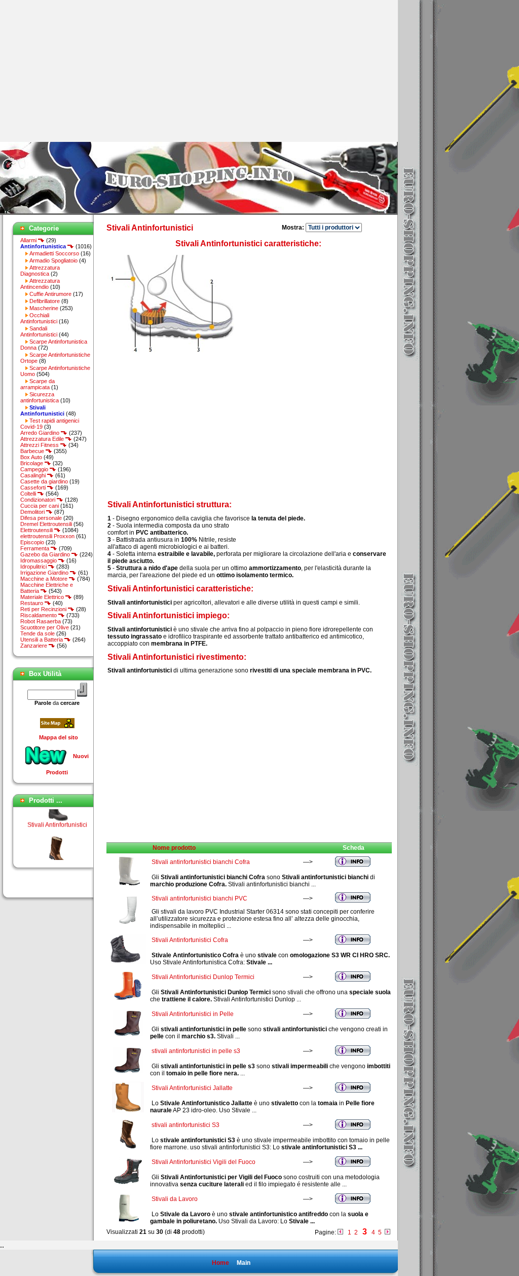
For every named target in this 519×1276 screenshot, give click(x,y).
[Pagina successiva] (387, 1232)
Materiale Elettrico (42, 597)
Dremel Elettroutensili (46, 524)
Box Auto (31, 457)
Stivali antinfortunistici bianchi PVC (199, 898)
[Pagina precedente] (340, 1232)
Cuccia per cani (39, 506)
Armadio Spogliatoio (53, 260)
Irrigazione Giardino (45, 573)
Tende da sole (37, 633)
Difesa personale (41, 518)
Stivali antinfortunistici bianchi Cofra (201, 862)
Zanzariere (34, 646)
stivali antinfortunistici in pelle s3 (196, 1051)
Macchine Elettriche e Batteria (46, 588)
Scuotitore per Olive (44, 627)
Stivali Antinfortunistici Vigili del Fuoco (203, 1162)
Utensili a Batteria (42, 639)
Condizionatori (38, 500)
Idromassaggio (39, 560)
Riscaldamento (39, 615)
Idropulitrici (34, 567)
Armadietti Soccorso (54, 253)
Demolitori (33, 512)
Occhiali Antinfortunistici (38, 318)
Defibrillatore (44, 301)
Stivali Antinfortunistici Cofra (190, 940)
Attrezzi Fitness (40, 445)
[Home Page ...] (199, 212)
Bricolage (32, 463)
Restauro (32, 603)
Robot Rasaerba (40, 621)
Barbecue (33, 451)
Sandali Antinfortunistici (38, 331)
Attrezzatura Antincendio (40, 284)
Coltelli (29, 494)
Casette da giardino (44, 481)
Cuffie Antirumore (50, 294)
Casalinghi (33, 475)
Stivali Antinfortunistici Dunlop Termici (203, 977)
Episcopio (32, 542)
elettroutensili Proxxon (47, 536)
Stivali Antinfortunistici (57, 817)
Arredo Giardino (40, 433)
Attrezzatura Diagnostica (40, 271)
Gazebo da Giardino (45, 554)
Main (243, 1262)
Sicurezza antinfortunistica (39, 397)
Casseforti (33, 487)
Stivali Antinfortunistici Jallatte (192, 1088)
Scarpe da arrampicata (37, 384)
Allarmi (29, 240)
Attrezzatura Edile (42, 439)
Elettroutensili (37, 530)
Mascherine (43, 308)
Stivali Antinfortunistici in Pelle (193, 1014)
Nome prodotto (174, 847)
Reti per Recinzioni (44, 609)
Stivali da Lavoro (175, 1199)
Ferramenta (35, 548)
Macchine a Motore (44, 579)
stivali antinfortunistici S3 (185, 1125)
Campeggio (35, 469)
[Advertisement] (85, 71)
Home (220, 1262)
